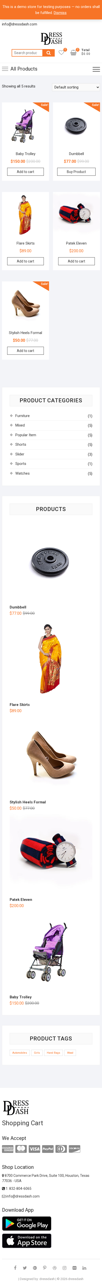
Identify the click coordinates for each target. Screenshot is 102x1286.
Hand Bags (53, 1052)
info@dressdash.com (22, 1196)
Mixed (20, 425)
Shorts (20, 444)
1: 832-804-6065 (18, 1189)
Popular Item (25, 435)
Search (48, 53)
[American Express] (7, 1149)
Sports (20, 463)
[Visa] (34, 1149)
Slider (19, 454)
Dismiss (60, 12)
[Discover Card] (74, 1149)
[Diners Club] (61, 1149)
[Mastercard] (21, 1149)
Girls (37, 1052)
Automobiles (19, 1052)
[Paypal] (47, 1149)
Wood (70, 1052)
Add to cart (25, 172)
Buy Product (76, 172)
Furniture (22, 416)
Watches (22, 473)
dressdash (47, 1279)
